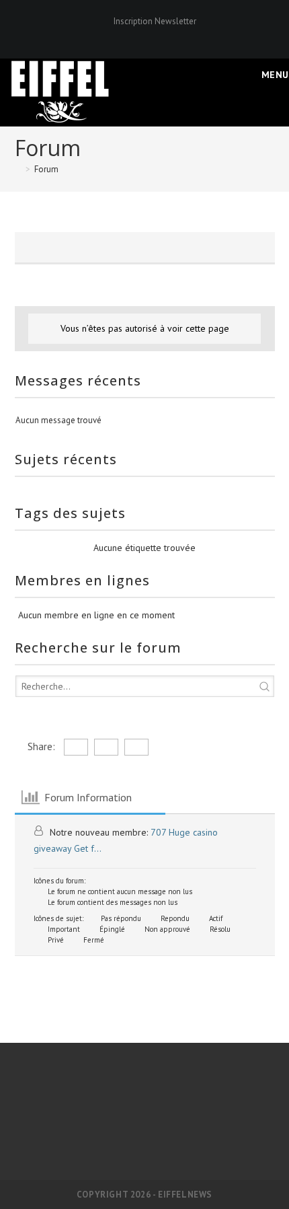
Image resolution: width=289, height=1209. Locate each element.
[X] (123, 35)
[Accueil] (18, 169)
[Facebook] (139, 35)
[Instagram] (154, 35)
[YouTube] (167, 35)
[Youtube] (193, 1126)
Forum (46, 169)
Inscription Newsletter (155, 21)
